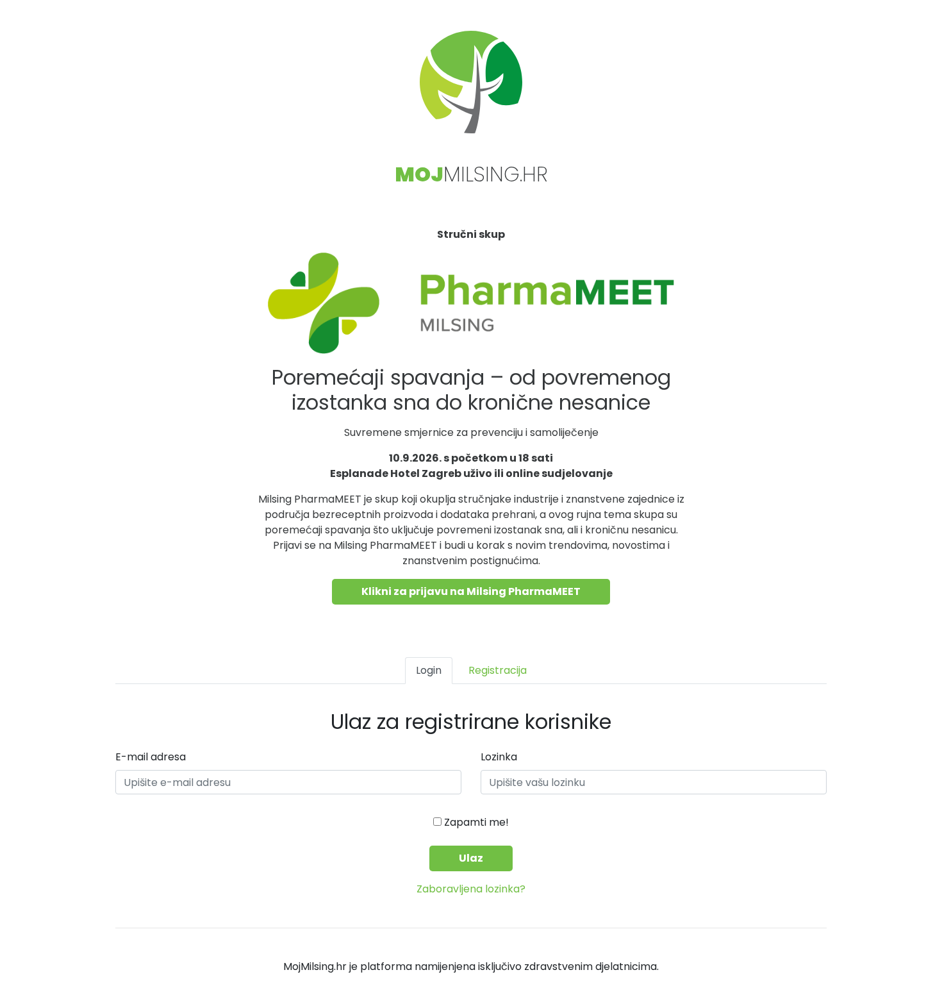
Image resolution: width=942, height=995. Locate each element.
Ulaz (471, 858)
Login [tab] (429, 670)
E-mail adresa (150, 756)
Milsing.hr (471, 174)
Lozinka (499, 756)
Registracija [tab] (497, 670)
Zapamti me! (475, 822)
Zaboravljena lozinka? (471, 889)
